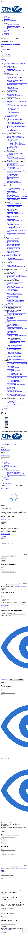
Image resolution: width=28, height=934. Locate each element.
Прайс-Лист (7, 17)
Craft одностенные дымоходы (14, 119)
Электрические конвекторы (14, 182)
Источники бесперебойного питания (16, 313)
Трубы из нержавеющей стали (15, 352)
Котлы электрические (12, 212)
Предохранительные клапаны (15, 287)
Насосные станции (12, 242)
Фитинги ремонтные (12, 392)
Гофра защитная (11, 332)
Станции (9, 223)
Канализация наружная (16, 342)
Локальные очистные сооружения (16, 28)
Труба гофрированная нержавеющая (16, 335)
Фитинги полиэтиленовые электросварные (14, 386)
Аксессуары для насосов (13, 249)
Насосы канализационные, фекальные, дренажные (14, 245)
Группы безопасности (12, 283)
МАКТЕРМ (7, 19)
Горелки (9, 217)
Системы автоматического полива (13, 306)
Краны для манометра (13, 157)
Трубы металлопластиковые (14, 345)
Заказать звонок (5, 56)
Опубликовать (13, 892)
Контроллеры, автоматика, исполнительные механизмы (14, 204)
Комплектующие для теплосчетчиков (17, 328)
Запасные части (11, 87)
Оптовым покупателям (10, 20)
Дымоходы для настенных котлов (16, 126)
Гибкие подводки (11, 331)
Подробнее (3, 521)
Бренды (6, 16)
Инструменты (10, 164)
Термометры (10, 156)
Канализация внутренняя (16, 339)
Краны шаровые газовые (16, 143)
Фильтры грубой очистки (13, 290)
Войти (10, 679)
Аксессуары (10, 178)
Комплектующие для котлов (14, 220)
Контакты (6, 34)
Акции (5, 14)
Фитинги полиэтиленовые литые (16, 384)
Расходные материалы (13, 168)
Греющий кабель (11, 402)
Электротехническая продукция (15, 165)
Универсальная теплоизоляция (15, 356)
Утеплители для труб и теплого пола (16, 357)
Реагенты (9, 111)
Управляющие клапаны (13, 108)
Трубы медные (11, 343)
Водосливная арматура (10, 116)
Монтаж (6, 21)
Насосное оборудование (13, 26)
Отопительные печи (12, 265)
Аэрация (9, 104)
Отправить (22, 602)
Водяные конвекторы (12, 181)
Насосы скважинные (12, 240)
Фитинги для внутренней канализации (13, 365)
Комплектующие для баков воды (15, 70)
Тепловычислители (12, 324)
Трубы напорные (11, 346)
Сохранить (12, 556)
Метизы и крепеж (8, 235)
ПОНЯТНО (3, 932)
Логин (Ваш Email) (6, 613)
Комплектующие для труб (14, 353)
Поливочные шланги (12, 334)
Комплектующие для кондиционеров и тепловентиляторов (17, 198)
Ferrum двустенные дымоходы (15, 125)
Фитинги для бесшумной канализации (17, 363)
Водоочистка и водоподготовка (15, 27)
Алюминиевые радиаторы (14, 293)
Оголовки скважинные (13, 251)
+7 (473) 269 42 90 (5, 54)
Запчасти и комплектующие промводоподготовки (14, 114)
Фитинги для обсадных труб (14, 377)
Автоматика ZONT (9, 66)
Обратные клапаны (12, 286)
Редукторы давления (12, 289)
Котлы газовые (11, 210)
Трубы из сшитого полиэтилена (15, 350)
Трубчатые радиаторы (12, 297)
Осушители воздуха (12, 192)
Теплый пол (10, 401)
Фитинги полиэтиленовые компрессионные (14, 382)
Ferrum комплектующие (13, 132)
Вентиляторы (10, 193)
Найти (17, 38)
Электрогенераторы (12, 311)
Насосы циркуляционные (13, 238)
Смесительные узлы (12, 175)
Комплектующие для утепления (15, 359)
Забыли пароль (5, 679)
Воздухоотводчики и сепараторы (15, 282)
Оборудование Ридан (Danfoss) (12, 255)
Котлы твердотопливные (13, 214)
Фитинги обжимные (12, 378)
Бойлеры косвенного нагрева (14, 77)
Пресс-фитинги (11, 388)
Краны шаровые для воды (17, 142)
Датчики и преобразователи (14, 327)
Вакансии (6, 33)
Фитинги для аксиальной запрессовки (17, 362)
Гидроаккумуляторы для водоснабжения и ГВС (13, 228)
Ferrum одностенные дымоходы (15, 123)
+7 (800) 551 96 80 (5, 44)
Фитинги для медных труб (14, 373)
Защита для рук (11, 308)
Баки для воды (11, 69)
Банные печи (10, 263)
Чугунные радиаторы (12, 299)
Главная (6, 406)
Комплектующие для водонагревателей (12, 89)
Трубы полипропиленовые (14, 348)
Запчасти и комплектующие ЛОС (16, 224)
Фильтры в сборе (11, 106)
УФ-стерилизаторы (12, 99)
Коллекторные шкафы (13, 177)
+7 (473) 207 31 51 (15, 44)
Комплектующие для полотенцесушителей (12, 278)
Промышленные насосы (13, 247)
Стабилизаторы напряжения (14, 314)
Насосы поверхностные (13, 241)
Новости (6, 31)
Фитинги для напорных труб (14, 374)
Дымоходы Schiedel (12, 128)
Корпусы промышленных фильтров (16, 105)
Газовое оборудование (13, 24)
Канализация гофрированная (17, 341)
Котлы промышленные (13, 216)
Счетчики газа (10, 318)
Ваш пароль (4, 615)
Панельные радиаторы (13, 296)
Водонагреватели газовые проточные (17, 83)
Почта (3, 37)
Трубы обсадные (11, 336)
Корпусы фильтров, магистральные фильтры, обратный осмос (16, 93)
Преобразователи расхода (13, 325)
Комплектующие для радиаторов (15, 300)
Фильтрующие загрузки (13, 112)
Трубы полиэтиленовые (13, 349)
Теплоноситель (11, 167)
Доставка (6, 30)
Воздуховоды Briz (11, 195)
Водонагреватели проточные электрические (14, 85)
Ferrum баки (10, 129)
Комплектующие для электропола (16, 404)
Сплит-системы (11, 186)
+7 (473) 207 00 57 (5, 49)
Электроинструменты (12, 163)
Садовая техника (8, 304)
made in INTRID (5, 488)
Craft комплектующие (12, 130)
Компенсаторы (11, 285)
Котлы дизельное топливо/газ (15, 213)
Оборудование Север (12, 174)
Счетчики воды (11, 317)
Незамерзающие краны (13, 147)
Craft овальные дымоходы (14, 122)
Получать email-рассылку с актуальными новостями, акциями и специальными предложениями (12, 824)
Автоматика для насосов (13, 248)
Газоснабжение (11, 258)
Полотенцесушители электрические (16, 276)
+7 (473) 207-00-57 (5, 519)
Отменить (11, 908)
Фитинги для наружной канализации (17, 376)
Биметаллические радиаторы (14, 294)
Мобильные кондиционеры (14, 188)
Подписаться (4, 908)
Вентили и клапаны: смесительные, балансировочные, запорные (16, 135)
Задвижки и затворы (12, 139)
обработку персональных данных (9, 828)
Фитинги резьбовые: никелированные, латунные (14, 390)
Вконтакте (8, 37)
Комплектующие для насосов (14, 254)
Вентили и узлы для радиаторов (15, 137)
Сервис (6, 23)
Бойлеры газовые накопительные (15, 78)
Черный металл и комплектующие (16, 394)
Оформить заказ (14, 584)
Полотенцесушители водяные (15, 275)
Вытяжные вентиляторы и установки (17, 196)
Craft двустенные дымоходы (14, 121)
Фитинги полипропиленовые (15, 380)
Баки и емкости (11, 109)
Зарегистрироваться (18, 679)
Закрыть (3, 505)
